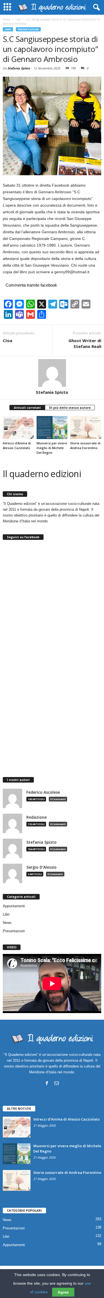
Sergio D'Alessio (41, 867)
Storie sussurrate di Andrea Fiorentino (67, 1172)
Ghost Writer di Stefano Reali (85, 343)
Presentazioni (28, 29)
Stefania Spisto (18, 68)
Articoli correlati (27, 407)
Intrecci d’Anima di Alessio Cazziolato (66, 1119)
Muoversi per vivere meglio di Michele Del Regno (52, 448)
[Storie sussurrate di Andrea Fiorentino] (85, 427)
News (7, 923)
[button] (95, 7)
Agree (63, 1292)
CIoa (7, 340)
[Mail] (56, 1083)
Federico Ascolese (43, 792)
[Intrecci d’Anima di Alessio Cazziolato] (18, 427)
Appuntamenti (14, 906)
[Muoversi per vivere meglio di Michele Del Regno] (52, 427)
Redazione (36, 817)
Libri (8, 29)
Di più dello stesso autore (70, 407)
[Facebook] (46, 1083)
